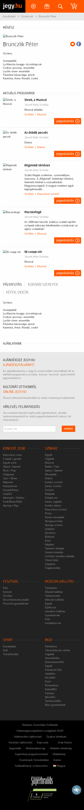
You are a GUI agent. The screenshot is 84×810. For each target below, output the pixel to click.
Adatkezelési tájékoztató (28, 736)
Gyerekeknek (52, 615)
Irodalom (50, 529)
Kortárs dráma (53, 505)
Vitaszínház (51, 560)
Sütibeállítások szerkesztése (31, 765)
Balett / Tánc (52, 466)
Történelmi (51, 588)
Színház (29, 114)
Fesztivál (11, 582)
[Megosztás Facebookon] (78, 44)
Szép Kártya (65, 742)
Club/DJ (7, 493)
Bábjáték (50, 493)
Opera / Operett (12, 466)
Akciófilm (50, 677)
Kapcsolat (42, 742)
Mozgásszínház (54, 521)
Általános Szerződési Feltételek (40, 725)
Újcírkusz (50, 532)
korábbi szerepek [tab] (43, 284)
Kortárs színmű (53, 482)
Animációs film (53, 669)
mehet (68, 429)
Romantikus (51, 685)
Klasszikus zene (12, 455)
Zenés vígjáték (53, 501)
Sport (8, 640)
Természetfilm (53, 701)
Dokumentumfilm (54, 662)
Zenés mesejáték (54, 517)
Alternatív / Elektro (13, 497)
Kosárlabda (9, 646)
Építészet (50, 607)
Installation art (53, 623)
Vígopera (50, 564)
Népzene (8, 482)
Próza (48, 513)
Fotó (47, 619)
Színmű (49, 490)
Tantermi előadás (54, 548)
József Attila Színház (36, 104)
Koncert (7, 591)
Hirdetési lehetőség (60, 748)
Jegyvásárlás (65, 121)
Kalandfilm (51, 689)
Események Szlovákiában (34, 760)
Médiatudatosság (35, 748)
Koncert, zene (14, 448)
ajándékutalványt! (18, 365)
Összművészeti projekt (16, 599)
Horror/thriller (52, 658)
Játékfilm (50, 673)
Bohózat (49, 536)
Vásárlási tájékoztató (20, 742)
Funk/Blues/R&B (12, 501)
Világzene (8, 474)
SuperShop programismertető (31, 754)
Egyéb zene (9, 462)
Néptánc (49, 544)
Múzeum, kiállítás (59, 582)
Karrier (57, 760)
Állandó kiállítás (54, 591)
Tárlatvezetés (52, 595)
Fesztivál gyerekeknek (16, 603)
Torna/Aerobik (11, 654)
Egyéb (48, 455)
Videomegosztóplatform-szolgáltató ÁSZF (40, 730)
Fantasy (49, 693)
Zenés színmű (53, 486)
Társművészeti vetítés (57, 650)
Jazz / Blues (10, 478)
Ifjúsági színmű (53, 525)
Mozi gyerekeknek (55, 704)
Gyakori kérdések (56, 736)
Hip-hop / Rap (10, 505)
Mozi (48, 640)
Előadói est (51, 497)
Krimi (48, 540)
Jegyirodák (15, 748)
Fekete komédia (54, 552)
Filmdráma (51, 646)
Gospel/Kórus (10, 490)
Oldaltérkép (59, 754)
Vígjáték (49, 458)
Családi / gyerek (12, 458)
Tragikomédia (52, 567)
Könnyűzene (10, 486)
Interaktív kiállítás (55, 611)
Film (5, 588)
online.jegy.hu (15, 392)
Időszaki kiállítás (54, 599)
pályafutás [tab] (12, 284)
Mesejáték (51, 474)
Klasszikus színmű (48, 193)
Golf (5, 650)
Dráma (41, 147)
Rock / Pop (9, 470)
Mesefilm (50, 697)
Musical (41, 114)
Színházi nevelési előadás (60, 556)
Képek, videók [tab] (17, 292)
